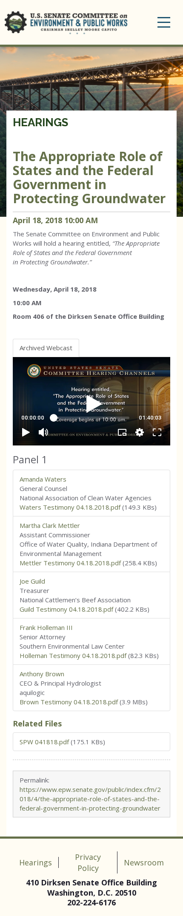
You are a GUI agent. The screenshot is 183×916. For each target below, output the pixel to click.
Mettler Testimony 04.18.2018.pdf (70, 563)
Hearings (40, 122)
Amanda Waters (43, 479)
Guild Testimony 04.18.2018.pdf (66, 609)
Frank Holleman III (46, 627)
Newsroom (144, 862)
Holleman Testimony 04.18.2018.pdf (73, 655)
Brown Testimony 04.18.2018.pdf (69, 702)
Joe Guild (32, 581)
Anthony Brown (42, 673)
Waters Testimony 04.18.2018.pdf (70, 507)
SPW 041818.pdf (44, 741)
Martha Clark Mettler (50, 525)
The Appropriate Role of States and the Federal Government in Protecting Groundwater (89, 177)
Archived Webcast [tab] (46, 347)
